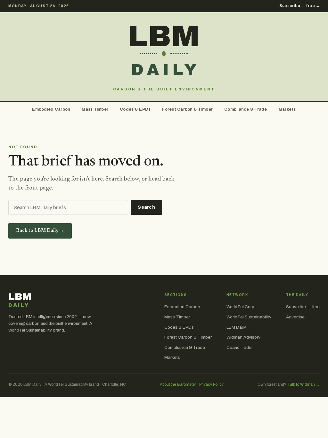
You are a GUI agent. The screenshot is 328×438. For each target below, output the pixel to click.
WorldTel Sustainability (248, 317)
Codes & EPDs (135, 109)
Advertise (295, 317)
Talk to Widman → (303, 384)
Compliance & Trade (245, 109)
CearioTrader (239, 347)
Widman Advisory (243, 337)
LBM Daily (236, 327)
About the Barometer (178, 384)
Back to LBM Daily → (40, 230)
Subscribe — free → (299, 6)
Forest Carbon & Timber (187, 109)
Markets (287, 109)
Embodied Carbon (51, 109)
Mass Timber (95, 109)
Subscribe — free (303, 306)
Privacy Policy (211, 384)
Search (146, 207)
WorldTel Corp (240, 306)
